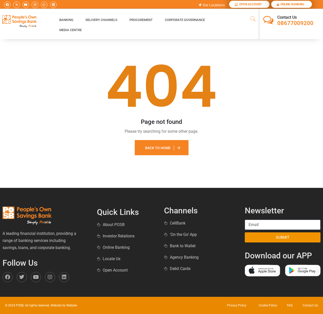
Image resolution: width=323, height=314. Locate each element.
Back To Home (158, 148)
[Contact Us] (268, 20)
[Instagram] (35, 5)
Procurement (141, 20)
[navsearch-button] (253, 19)
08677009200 (295, 23)
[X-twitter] (16, 5)
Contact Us (287, 17)
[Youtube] (25, 5)
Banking (66, 20)
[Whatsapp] (44, 5)
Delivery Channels (101, 20)
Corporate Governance (185, 20)
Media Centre (70, 30)
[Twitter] (22, 277)
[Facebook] (7, 5)
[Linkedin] (53, 5)
